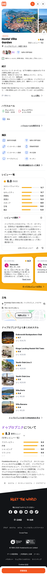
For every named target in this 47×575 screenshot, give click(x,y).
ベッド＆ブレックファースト (34, 527)
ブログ (5, 527)
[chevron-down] (24, 435)
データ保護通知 (12, 554)
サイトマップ (36, 559)
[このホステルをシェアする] (44, 32)
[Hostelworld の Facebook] (10, 512)
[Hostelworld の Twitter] (15, 512)
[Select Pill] (32, 4)
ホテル (19, 527)
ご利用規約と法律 (26, 554)
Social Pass (23, 533)
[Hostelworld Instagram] (21, 512)
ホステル (5, 36)
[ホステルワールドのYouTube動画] (26, 512)
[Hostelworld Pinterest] (31, 512)
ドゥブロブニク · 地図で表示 (15, 46)
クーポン (37, 554)
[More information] (41, 217)
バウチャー (9, 559)
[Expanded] (4, 483)
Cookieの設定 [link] (24, 564)
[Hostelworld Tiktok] (36, 512)
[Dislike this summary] (42, 248)
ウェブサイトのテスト (22, 559)
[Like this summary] (37, 248)
